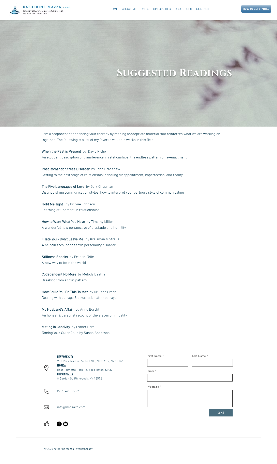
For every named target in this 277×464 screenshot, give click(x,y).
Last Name (199, 355)
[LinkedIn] (65, 424)
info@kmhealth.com (71, 407)
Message (153, 386)
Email (151, 370)
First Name (155, 355)
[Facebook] (59, 424)
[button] (183, 9)
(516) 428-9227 (68, 391)
